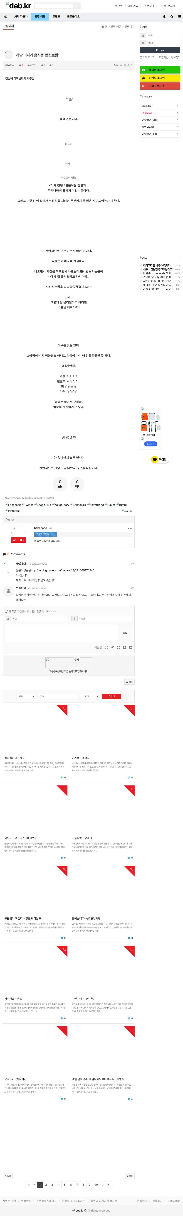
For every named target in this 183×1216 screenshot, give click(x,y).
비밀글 (98, 647)
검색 (113, 696)
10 (96, 1184)
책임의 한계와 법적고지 (104, 1201)
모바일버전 (174, 1201)
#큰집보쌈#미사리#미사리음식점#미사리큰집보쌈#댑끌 (31, 498)
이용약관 (26, 1201)
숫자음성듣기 (76, 660)
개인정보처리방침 (47, 1201)
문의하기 (157, 1201)
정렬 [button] (130, 1176)
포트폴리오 (73, 16)
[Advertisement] (69, 40)
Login (161, 50)
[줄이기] (130, 647)
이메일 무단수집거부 (73, 1201)
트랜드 (56, 16)
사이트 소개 (9, 1201)
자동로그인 (148, 57)
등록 (125, 633)
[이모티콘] (107, 647)
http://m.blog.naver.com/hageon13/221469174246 (63, 570)
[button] (129, 682)
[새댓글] (113, 647)
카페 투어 (147, 106)
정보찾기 (149, 6)
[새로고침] (119, 647)
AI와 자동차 (21, 16)
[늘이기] (125, 647)
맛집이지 (147, 113)
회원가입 (133, 6)
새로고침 (77, 665)
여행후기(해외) (150, 134)
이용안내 (142, 1201)
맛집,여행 (40, 16)
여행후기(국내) (150, 120)
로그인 (119, 6)
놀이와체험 (148, 127)
